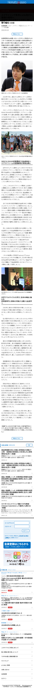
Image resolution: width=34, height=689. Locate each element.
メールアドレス (9, 523)
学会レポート (9, 595)
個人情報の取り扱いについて (9, 652)
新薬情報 (6, 622)
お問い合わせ (5, 670)
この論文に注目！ (8, 610)
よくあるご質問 (5, 665)
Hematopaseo (17, 1)
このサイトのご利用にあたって (10, 648)
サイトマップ (4, 661)
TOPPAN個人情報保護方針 (9, 656)
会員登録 (4, 674)
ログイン (3, 678)
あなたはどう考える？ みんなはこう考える (13, 573)
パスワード (8, 526)
